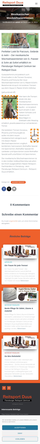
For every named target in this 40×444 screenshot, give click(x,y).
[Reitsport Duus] (13, 3)
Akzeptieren (20, 428)
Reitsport (7, 414)
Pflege (3, 414)
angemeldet (13, 221)
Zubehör (26, 414)
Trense (21, 414)
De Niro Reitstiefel (13, 356)
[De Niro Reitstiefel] (20, 342)
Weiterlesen (24, 281)
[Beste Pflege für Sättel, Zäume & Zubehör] (20, 294)
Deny (20, 433)
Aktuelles (8, 262)
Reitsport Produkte (18, 182)
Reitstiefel (13, 414)
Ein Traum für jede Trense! (16, 265)
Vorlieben (20, 439)
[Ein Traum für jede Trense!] (20, 251)
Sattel (17, 414)
